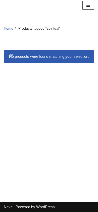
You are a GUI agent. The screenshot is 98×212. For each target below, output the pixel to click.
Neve (8, 207)
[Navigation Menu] (88, 5)
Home (8, 28)
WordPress (45, 207)
